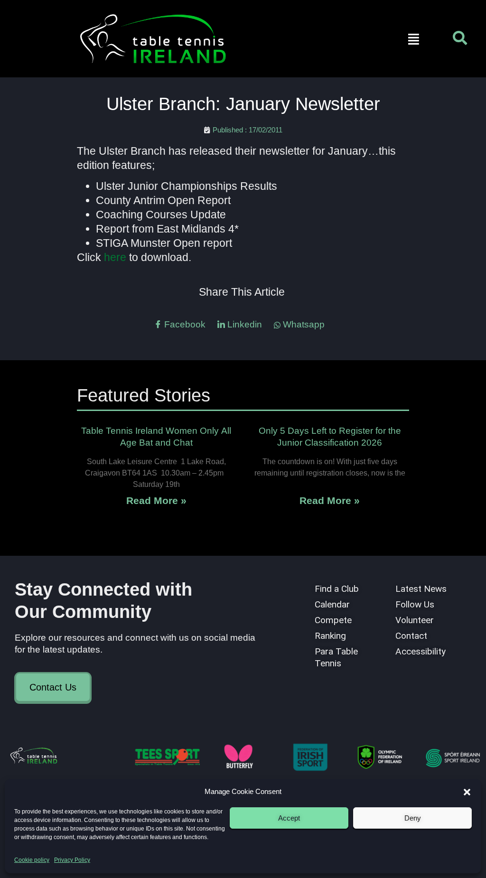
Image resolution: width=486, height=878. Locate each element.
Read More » (156, 500)
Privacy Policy (72, 860)
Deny (412, 818)
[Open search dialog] (459, 40)
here (115, 257)
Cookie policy (31, 860)
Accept (289, 818)
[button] (467, 792)
